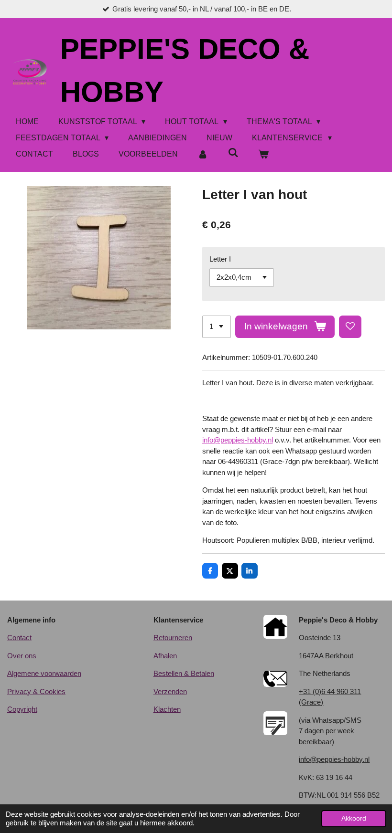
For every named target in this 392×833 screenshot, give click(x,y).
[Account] (202, 154)
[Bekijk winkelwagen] (263, 154)
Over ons (21, 656)
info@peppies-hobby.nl (237, 440)
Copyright (22, 709)
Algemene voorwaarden (44, 673)
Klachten (167, 709)
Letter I (220, 259)
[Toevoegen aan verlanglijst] (350, 327)
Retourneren (172, 637)
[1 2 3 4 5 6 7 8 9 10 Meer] (216, 327)
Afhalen (165, 656)
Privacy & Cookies (36, 691)
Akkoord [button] (353, 818)
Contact (19, 637)
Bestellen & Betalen (183, 673)
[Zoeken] (232, 152)
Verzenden (170, 691)
